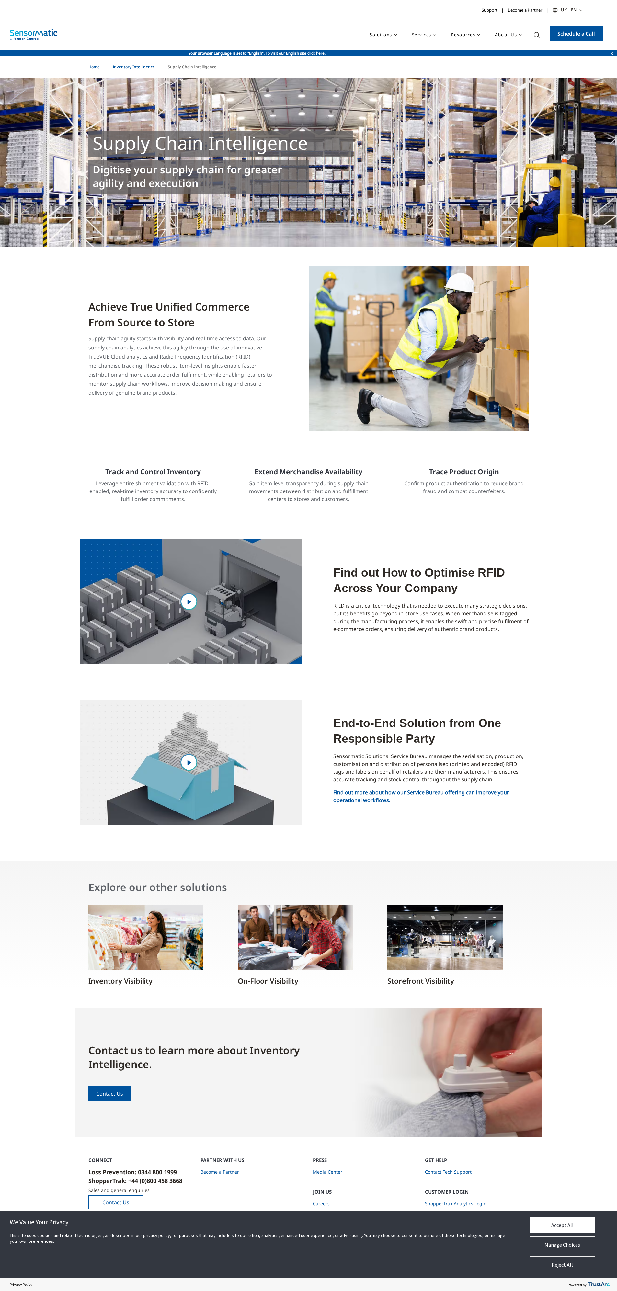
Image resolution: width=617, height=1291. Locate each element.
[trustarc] (599, 1284)
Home (94, 67)
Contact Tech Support (448, 1172)
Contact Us (109, 1093)
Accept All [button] (562, 1225)
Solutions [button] (381, 35)
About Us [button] (506, 35)
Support (489, 10)
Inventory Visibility (120, 981)
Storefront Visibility (420, 981)
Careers (321, 1203)
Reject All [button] (562, 1265)
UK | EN (569, 10)
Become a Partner (525, 10)
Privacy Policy (21, 1284)
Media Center (327, 1172)
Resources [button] (463, 35)
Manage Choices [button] (562, 1244)
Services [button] (421, 35)
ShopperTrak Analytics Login (455, 1203)
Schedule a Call (576, 33)
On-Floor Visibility (268, 981)
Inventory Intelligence (134, 67)
